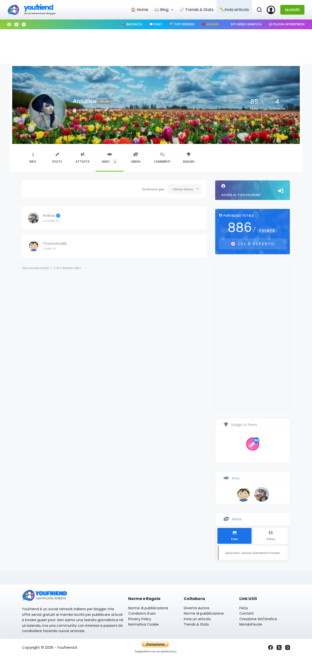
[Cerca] (259, 9)
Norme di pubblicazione (148, 608)
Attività (82, 161)
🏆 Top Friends (181, 24)
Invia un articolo (197, 619)
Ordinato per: (153, 189)
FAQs (243, 608)
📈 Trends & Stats (196, 9)
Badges (189, 161)
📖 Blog (161, 9)
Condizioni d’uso (142, 613)
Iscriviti (292, 10)
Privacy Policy (139, 619)
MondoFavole (250, 624)
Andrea (49, 215)
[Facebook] (9, 24)
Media (135, 161)
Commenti (162, 161)
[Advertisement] (156, 46)
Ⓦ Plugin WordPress (287, 24)
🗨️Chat (155, 24)
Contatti (246, 613)
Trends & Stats (196, 624)
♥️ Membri (210, 24)
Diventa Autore (196, 608)
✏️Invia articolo (234, 9)
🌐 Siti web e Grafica (244, 24)
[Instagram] (24, 24)
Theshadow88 (54, 243)
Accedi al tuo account (241, 195)
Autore (115, 110)
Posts (57, 161)
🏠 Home (139, 9)
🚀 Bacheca (132, 24)
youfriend (38, 7)
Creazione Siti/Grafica (258, 619)
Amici (109, 161)
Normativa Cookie (143, 624)
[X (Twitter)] (16, 24)
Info (32, 161)
